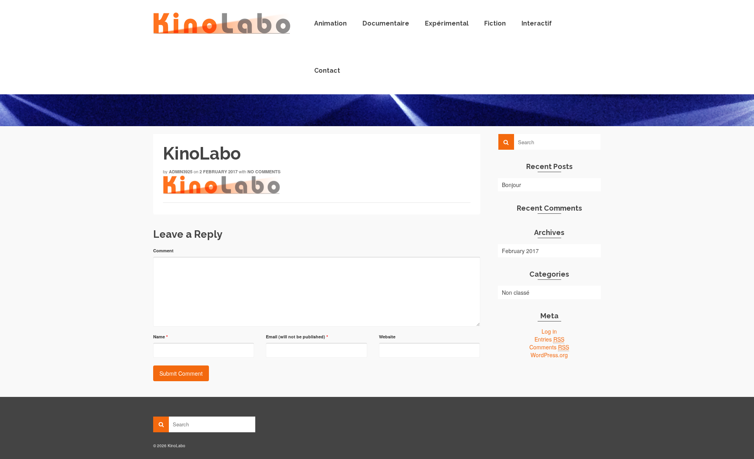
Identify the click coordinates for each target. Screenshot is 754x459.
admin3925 (180, 171)
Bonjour (511, 185)
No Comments (263, 171)
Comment (163, 250)
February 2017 (520, 251)
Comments (549, 347)
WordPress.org (549, 355)
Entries (549, 339)
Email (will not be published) (297, 337)
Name (160, 337)
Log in (549, 331)
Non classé (515, 292)
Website (387, 337)
